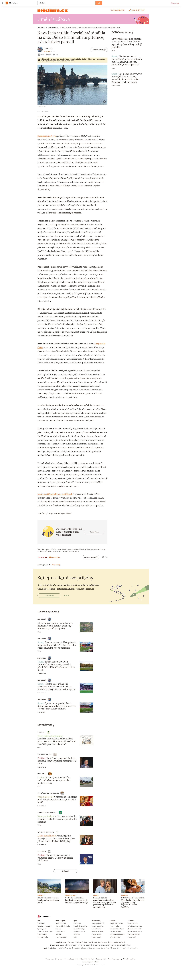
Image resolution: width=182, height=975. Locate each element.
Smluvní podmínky (72, 959)
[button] (72, 85)
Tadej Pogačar (60, 931)
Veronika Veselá (44, 754)
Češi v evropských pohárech (116, 942)
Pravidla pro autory (115, 959)
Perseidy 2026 (92, 942)
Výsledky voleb (41, 929)
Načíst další (65, 871)
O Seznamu (59, 959)
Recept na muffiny (97, 926)
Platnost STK (132, 937)
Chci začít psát (138, 10)
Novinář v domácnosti (47, 812)
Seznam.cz (175, 3)
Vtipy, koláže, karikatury (49, 736)
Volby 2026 (40, 923)
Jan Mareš (48, 48)
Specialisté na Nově (46, 136)
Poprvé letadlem (115, 926)
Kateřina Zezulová (45, 832)
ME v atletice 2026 (79, 931)
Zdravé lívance (96, 929)
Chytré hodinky (122, 948)
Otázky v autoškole (133, 934)
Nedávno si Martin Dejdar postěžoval (54, 494)
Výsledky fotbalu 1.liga (80, 926)
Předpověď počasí (81, 942)
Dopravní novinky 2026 (135, 929)
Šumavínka (42, 774)
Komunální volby (42, 937)
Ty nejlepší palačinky (98, 923)
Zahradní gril (121, 945)
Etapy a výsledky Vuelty (63, 926)
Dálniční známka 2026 (135, 926)
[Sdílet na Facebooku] (103, 557)
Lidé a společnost (46, 836)
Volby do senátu (42, 934)
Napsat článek (94, 532)
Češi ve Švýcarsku (115, 931)
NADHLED (41, 732)
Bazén (62, 945)
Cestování (42, 777)
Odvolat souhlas (129, 959)
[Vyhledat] (98, 3)
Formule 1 (77, 934)
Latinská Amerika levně (117, 934)
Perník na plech (96, 937)
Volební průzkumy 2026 (44, 926)
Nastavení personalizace (90, 962)
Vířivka (128, 945)
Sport (114, 56)
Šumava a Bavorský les (117, 929)
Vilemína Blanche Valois (48, 793)
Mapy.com (71, 942)
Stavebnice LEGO (74, 948)
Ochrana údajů (101, 959)
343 (57, 54)
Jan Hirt (58, 929)
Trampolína (81, 945)
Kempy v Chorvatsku (116, 923)
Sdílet (50, 54)
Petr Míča (41, 851)
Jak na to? (66, 595)
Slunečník (89, 945)
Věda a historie (44, 797)
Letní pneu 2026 (133, 923)
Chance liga (77, 923)
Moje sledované (117, 10)
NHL (75, 937)
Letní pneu (96, 948)
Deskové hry (105, 948)
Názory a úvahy (45, 816)
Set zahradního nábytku (108, 945)
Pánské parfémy (133, 948)
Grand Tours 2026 (61, 937)
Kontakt (91, 959)
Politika (41, 758)
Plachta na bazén (70, 945)
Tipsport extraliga (79, 929)
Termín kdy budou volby (44, 931)
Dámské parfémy (86, 948)
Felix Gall (58, 934)
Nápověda (83, 959)
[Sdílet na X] (106, 557)
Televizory (113, 948)
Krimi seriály (56, 565)
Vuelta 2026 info (61, 923)
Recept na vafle (96, 934)
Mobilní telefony (63, 948)
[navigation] (2, 3)
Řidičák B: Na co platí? (135, 931)
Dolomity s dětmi (115, 937)
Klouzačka (96, 945)
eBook (42, 54)
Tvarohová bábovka (98, 931)
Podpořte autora (97, 49)
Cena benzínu (102, 942)
